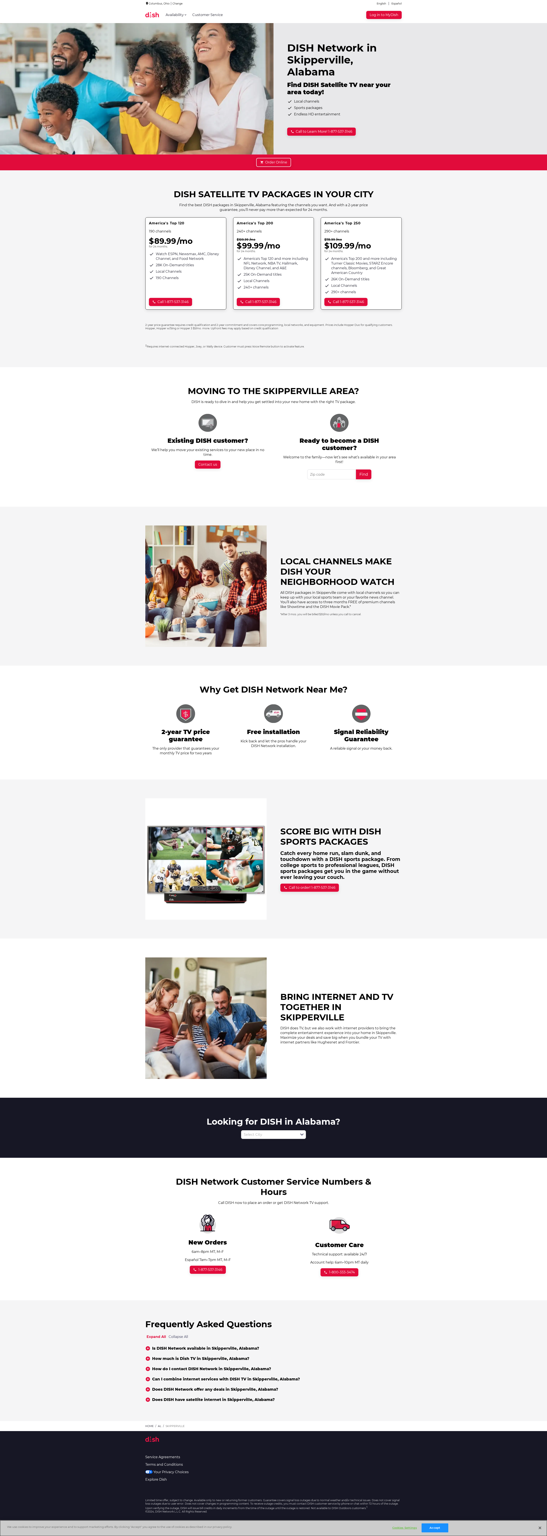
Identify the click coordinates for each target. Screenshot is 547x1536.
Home (149, 1426)
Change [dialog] (177, 3)
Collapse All (178, 1337)
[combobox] (268, 1134)
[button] (302, 1134)
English (381, 3)
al (159, 1426)
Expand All (156, 1337)
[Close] (540, 1528)
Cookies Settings (404, 1527)
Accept (434, 1527)
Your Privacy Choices (171, 1472)
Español (396, 3)
